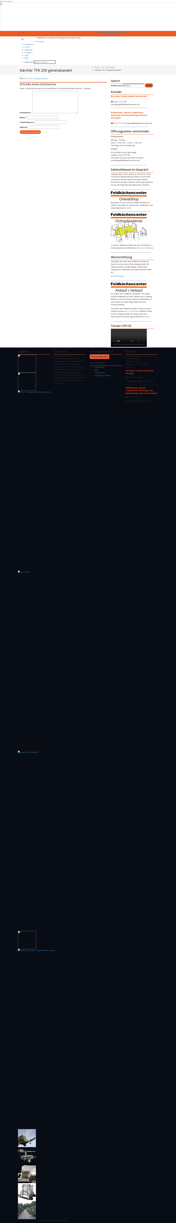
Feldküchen (29, 44)
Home (97, 67)
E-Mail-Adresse (27, 122)
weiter (128, 208)
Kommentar (26, 112)
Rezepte (28, 52)
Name (23, 117)
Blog (26, 58)
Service (28, 47)
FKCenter (40, 41)
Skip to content (6, 1)
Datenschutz (100, 372)
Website (23, 127)
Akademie (29, 50)
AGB (96, 370)
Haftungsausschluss (103, 375)
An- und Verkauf (108, 67)
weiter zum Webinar (144, 248)
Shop (27, 55)
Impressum (99, 367)
